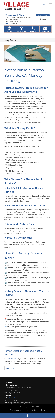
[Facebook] (27, 415)
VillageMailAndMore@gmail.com (20, 402)
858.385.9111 (13, 358)
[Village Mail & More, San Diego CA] (19, 6)
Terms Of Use (31, 410)
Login (43, 410)
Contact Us (10, 368)
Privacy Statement (16, 410)
